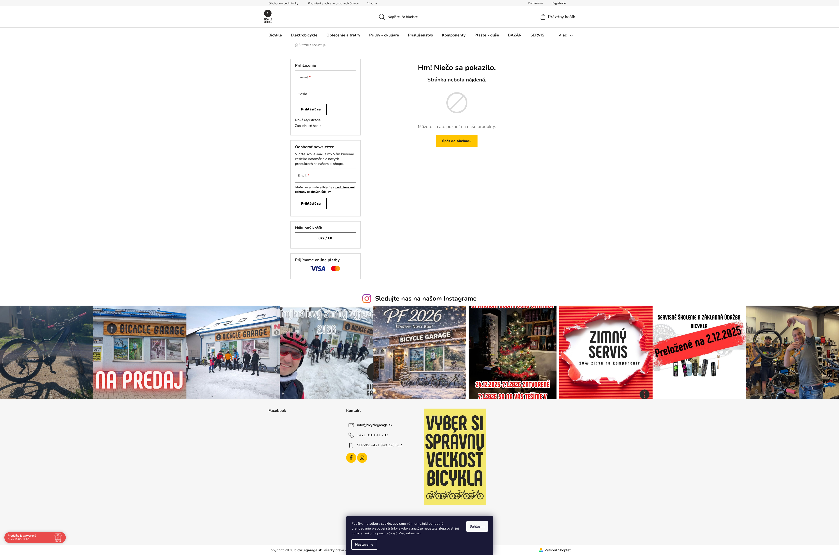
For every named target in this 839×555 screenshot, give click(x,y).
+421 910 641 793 (372, 435)
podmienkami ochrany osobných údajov (325, 189)
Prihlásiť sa (311, 109)
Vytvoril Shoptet (558, 550)
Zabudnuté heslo (308, 125)
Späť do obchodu (457, 141)
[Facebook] (351, 458)
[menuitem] (275, 35)
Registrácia (559, 3)
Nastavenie (364, 544)
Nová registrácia (307, 120)
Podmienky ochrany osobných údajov (333, 3)
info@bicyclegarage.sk (374, 425)
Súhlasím (477, 526)
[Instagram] (362, 458)
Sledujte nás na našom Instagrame (426, 298)
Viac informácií (410, 533)
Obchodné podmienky (283, 3)
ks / (325, 238)
